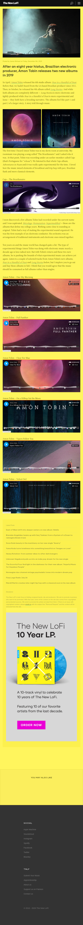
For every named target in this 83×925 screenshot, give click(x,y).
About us (27, 885)
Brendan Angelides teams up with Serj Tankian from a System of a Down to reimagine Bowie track (39, 536)
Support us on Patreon (33, 889)
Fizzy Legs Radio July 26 (16, 578)
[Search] (72, 3)
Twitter (26, 852)
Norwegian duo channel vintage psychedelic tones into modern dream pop (39, 572)
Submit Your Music (32, 875)
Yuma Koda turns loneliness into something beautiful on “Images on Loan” (38, 548)
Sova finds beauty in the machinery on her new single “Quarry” (33, 543)
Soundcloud (29, 834)
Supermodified (53, 223)
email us (28, 604)
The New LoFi (11, 3)
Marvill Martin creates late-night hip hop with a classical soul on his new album (40, 583)
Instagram (28, 839)
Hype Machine (30, 829)
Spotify (27, 843)
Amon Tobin (17, 82)
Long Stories (56, 89)
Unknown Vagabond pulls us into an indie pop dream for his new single (37, 559)
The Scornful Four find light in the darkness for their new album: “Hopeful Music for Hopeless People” (41, 565)
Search (72, 3)
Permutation (39, 223)
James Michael (15, 61)
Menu (79, 3)
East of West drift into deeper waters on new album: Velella (32, 530)
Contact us (28, 894)
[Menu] (78, 3)
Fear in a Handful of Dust (64, 82)
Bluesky (27, 857)
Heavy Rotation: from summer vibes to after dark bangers (32, 554)
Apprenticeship (30, 880)
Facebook (28, 848)
